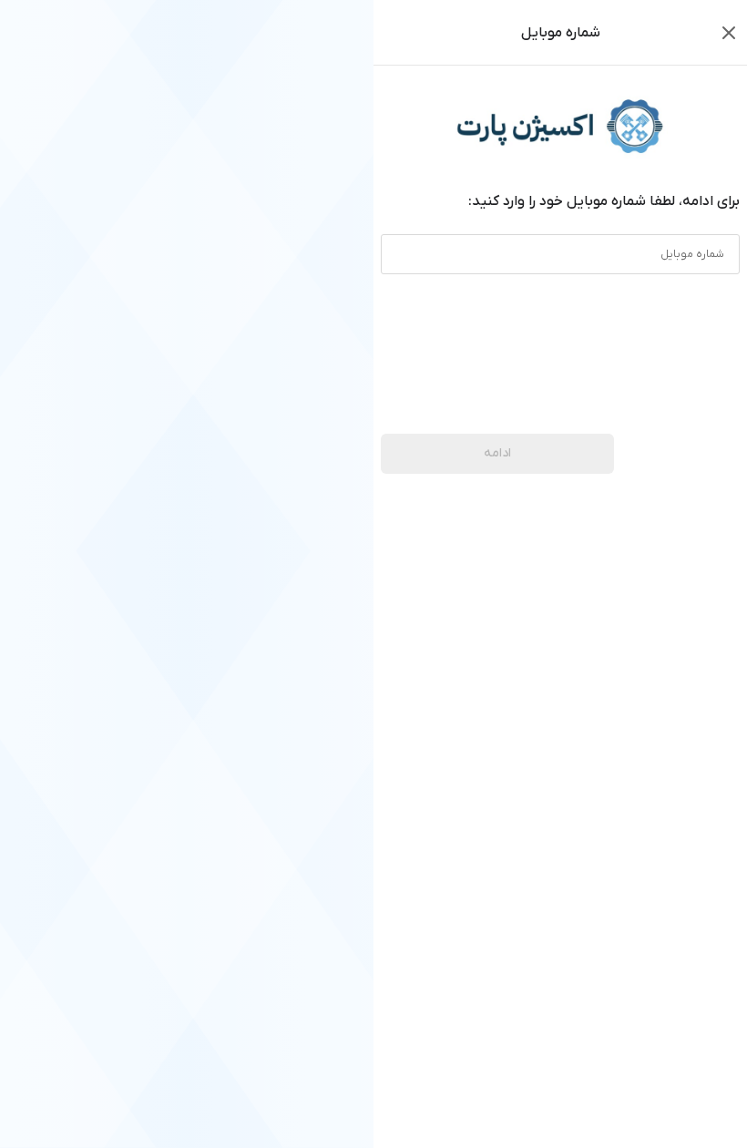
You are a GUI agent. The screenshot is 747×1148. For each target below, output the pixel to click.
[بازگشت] (729, 33)
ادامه (497, 453)
